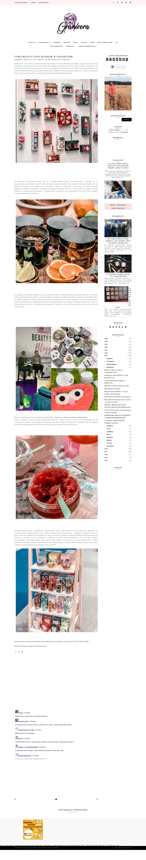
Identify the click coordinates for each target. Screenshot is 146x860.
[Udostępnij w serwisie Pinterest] (22, 652)
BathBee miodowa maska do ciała (116, 386)
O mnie (33, 2)
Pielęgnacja (44, 42)
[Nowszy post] (15, 799)
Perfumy (67, 42)
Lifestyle (32, 42)
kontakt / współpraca (118, 205)
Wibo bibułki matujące (112, 388)
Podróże (57, 42)
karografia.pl (127, 847)
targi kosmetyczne (54, 59)
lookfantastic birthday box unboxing (117, 397)
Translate (124, 132)
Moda (75, 42)
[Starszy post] (97, 799)
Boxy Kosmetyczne (105, 42)
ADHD (92, 42)
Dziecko (84, 42)
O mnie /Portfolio (118, 208)
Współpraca (44, 2)
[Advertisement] (56, 775)
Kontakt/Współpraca (87, 46)
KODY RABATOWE (56, 46)
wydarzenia (65, 59)
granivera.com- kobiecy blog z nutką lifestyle (37, 847)
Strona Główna (21, 2)
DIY (117, 42)
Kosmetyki (71, 46)
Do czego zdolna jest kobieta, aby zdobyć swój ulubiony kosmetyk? (118, 241)
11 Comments (39, 59)
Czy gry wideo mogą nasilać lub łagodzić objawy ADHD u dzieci (118, 166)
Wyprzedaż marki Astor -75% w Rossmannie (118, 275)
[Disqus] (56, 683)
